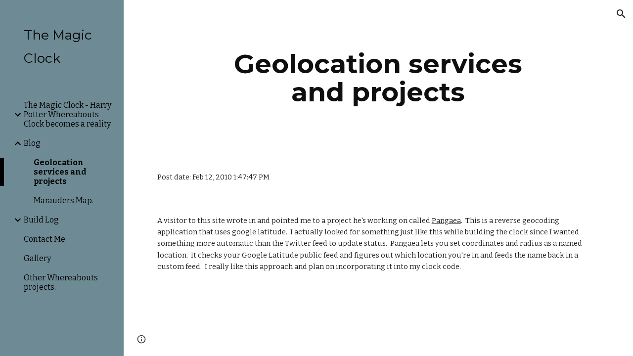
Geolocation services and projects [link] (60, 172)
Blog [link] (32, 143)
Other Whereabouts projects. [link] (61, 282)
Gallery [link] (37, 258)
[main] (378, 78)
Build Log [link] (41, 219)
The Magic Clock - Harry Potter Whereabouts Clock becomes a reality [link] (67, 114)
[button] (621, 14)
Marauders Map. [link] (63, 200)
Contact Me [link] (44, 239)
